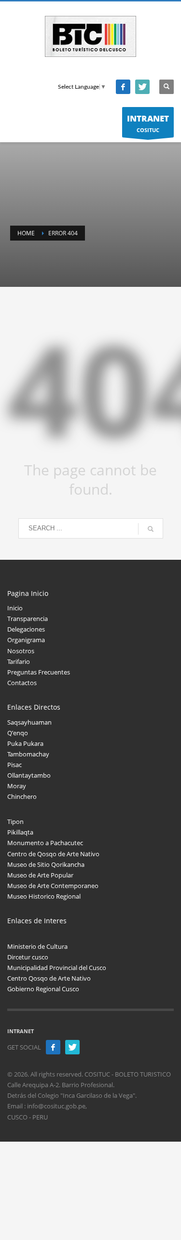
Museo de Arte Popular (40, 875)
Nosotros (20, 651)
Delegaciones (26, 629)
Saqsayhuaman (29, 722)
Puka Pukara (25, 743)
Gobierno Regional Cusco (43, 988)
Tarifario (18, 661)
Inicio (15, 608)
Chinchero (22, 796)
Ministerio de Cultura (37, 946)
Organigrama (26, 639)
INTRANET (20, 1031)
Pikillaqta (20, 832)
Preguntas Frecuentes (38, 672)
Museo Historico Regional (44, 896)
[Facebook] (123, 87)
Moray (16, 786)
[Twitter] (142, 87)
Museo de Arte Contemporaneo (52, 885)
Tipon (15, 821)
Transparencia (27, 618)
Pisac (14, 764)
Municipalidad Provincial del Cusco (56, 967)
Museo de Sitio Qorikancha (45, 864)
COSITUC (148, 123)
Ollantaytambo (29, 775)
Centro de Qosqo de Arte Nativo (53, 853)
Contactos (22, 682)
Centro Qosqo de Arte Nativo (49, 978)
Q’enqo (17, 732)
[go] (150, 529)
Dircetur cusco (27, 957)
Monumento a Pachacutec (45, 842)
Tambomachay (28, 754)
